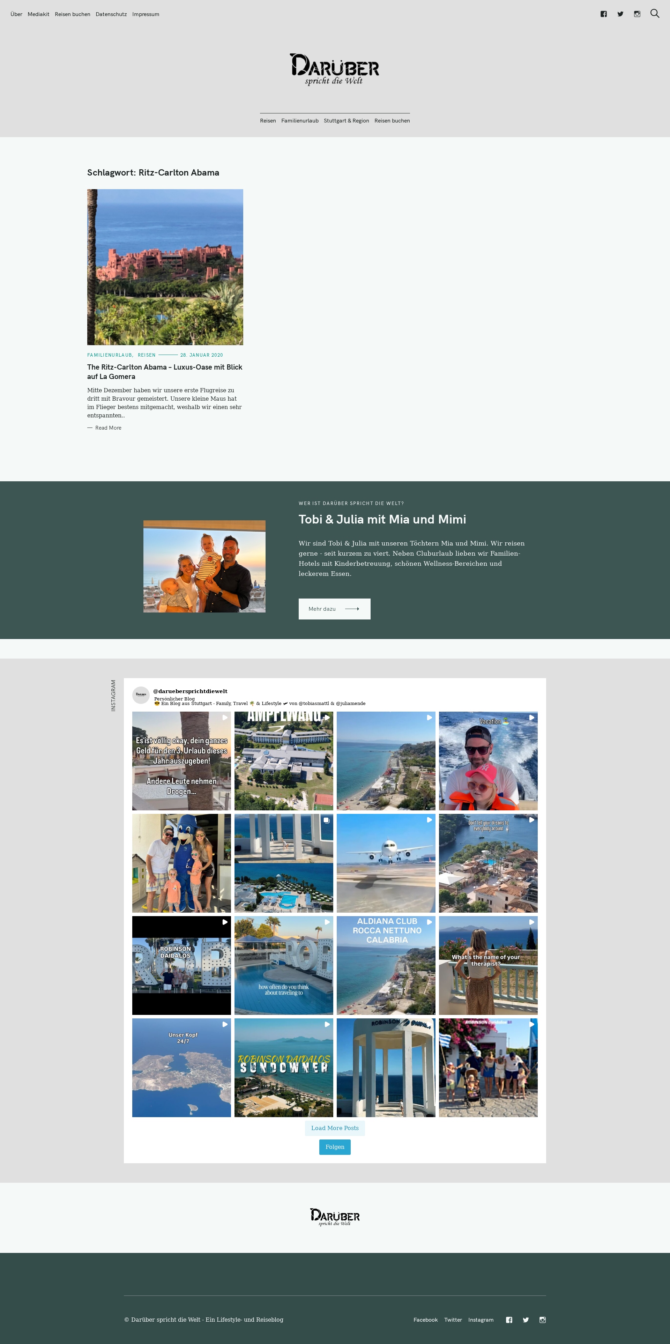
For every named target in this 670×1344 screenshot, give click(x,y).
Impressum (145, 13)
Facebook (426, 1319)
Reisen (268, 120)
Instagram (481, 1319)
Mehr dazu (322, 608)
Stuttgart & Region (346, 120)
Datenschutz (111, 13)
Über (16, 13)
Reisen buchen (72, 13)
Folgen (335, 1147)
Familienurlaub (300, 120)
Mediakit (39, 13)
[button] (181, 761)
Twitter (453, 1319)
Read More (108, 428)
